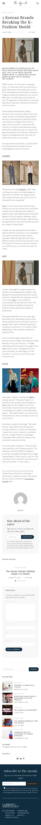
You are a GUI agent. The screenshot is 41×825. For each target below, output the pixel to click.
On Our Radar (7, 12)
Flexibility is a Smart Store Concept (24, 686)
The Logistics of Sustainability (25, 710)
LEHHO (22, 189)
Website (8, 641)
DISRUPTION (23, 811)
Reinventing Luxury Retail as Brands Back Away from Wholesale (25, 698)
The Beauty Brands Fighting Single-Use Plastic (20, 572)
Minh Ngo (28, 577)
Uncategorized (20, 567)
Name (7, 624)
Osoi (14, 300)
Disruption (18, 718)
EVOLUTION (10, 813)
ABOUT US (9, 815)
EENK (31, 397)
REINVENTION (23, 813)
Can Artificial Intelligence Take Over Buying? (26, 722)
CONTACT (20, 815)
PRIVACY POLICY (11, 817)
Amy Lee (32, 32)
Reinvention (19, 693)
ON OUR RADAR (8, 811)
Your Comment (11, 601)
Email (7, 632)
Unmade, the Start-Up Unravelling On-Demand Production (23, 733)
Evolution (18, 682)
